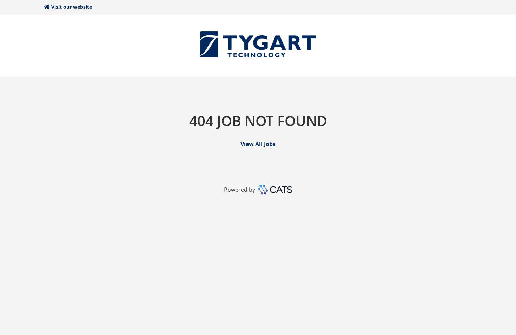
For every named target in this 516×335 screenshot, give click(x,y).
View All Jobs (258, 144)
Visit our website (71, 7)
